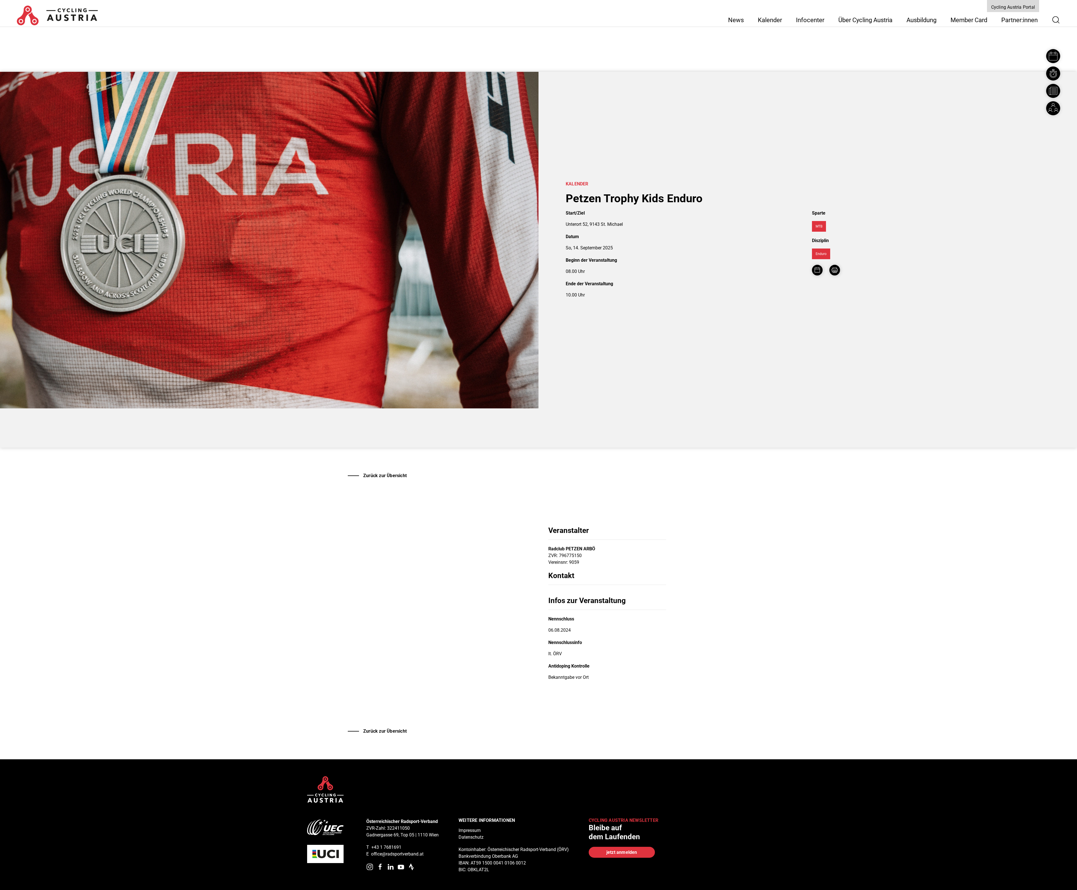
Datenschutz (471, 837)
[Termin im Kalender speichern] (817, 270)
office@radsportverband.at (397, 854)
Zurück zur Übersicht (385, 475)
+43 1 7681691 (386, 847)
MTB (819, 226)
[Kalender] (1053, 56)
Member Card (969, 20)
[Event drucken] (834, 270)
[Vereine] (1053, 108)
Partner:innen (1019, 20)
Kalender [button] (770, 20)
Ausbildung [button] (921, 20)
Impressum (470, 830)
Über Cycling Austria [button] (865, 20)
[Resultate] (1053, 73)
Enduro (821, 254)
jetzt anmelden (621, 852)
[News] (1053, 91)
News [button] (736, 20)
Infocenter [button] (810, 20)
